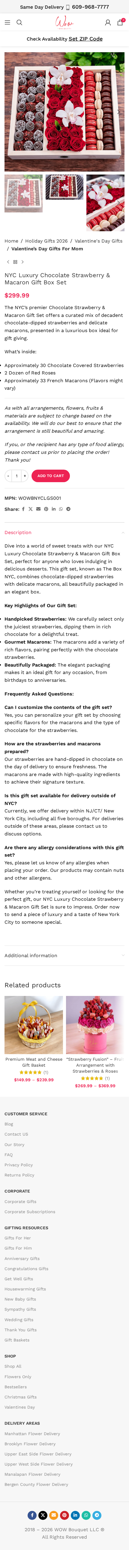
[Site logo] (64, 22)
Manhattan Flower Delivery (32, 1433)
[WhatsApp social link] (60, 509)
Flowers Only (17, 1376)
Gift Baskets (16, 1340)
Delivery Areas (22, 1423)
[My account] (108, 22)
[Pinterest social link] (46, 509)
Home (11, 241)
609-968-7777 (90, 7)
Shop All (12, 1366)
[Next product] (22, 262)
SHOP (10, 1356)
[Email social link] (38, 509)
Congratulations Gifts (26, 1268)
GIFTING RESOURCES (26, 1227)
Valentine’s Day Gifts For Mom (47, 249)
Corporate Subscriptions (29, 1211)
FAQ (8, 1154)
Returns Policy (19, 1175)
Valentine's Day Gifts (98, 241)
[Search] (20, 22)
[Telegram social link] (68, 509)
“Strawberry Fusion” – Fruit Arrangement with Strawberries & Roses (95, 1065)
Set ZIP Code (86, 39)
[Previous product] (8, 262)
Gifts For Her (17, 1238)
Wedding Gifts (18, 1319)
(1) (46, 1072)
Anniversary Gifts (22, 1258)
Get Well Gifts (18, 1278)
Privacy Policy (18, 1164)
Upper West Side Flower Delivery (38, 1464)
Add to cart (51, 476)
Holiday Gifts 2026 (46, 241)
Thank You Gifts (20, 1329)
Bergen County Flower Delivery (36, 1484)
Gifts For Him (18, 1248)
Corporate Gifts (20, 1201)
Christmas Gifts (20, 1397)
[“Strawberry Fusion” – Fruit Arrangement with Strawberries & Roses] (95, 1025)
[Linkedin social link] (53, 509)
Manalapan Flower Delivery (32, 1474)
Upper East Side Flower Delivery (37, 1454)
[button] (10, 112)
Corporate (17, 1191)
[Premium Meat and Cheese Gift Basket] (33, 1025)
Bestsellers (15, 1386)
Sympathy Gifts (20, 1309)
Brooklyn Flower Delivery (30, 1443)
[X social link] (30, 509)
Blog (8, 1124)
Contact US (16, 1134)
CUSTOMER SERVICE (25, 1113)
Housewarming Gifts (25, 1289)
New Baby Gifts (20, 1299)
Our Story (14, 1144)
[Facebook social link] (23, 509)
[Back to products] (15, 262)
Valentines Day (19, 1407)
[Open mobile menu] (8, 22)
